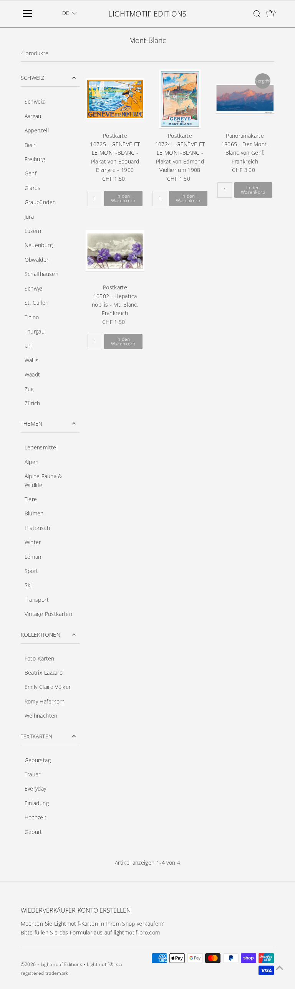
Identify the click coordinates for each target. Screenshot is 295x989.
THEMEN (32, 423)
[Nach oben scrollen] (279, 968)
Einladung (37, 803)
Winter (33, 542)
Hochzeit (36, 817)
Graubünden (40, 202)
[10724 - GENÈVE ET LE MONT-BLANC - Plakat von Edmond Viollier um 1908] (180, 98)
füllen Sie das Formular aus (69, 932)
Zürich (32, 403)
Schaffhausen (41, 273)
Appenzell (37, 130)
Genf (30, 173)
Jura (29, 216)
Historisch (37, 528)
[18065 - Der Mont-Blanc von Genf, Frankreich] (244, 98)
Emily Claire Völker (48, 686)
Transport (37, 599)
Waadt (32, 374)
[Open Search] (257, 13)
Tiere (31, 499)
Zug (29, 389)
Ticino (32, 317)
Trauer (33, 774)
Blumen (34, 513)
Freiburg (35, 159)
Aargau (33, 116)
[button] (69, 13)
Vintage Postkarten (48, 614)
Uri (28, 345)
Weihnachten (41, 715)
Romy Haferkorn (45, 701)
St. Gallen (37, 302)
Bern (30, 145)
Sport (31, 571)
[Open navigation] (28, 13)
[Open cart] (270, 13)
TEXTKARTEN (37, 736)
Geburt (33, 831)
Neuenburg (39, 245)
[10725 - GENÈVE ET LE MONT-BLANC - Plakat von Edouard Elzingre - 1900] (115, 98)
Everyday (35, 788)
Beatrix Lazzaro (44, 672)
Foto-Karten (40, 658)
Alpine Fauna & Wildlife (43, 480)
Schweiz (35, 101)
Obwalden (37, 259)
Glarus (33, 188)
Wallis (32, 360)
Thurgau (35, 331)
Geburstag (38, 760)
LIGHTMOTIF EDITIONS (147, 14)
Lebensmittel (41, 447)
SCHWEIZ (32, 77)
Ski (28, 585)
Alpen (32, 462)
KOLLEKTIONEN (40, 634)
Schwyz (34, 288)
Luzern (33, 230)
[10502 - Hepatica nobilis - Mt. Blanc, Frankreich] (115, 250)
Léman (33, 556)
